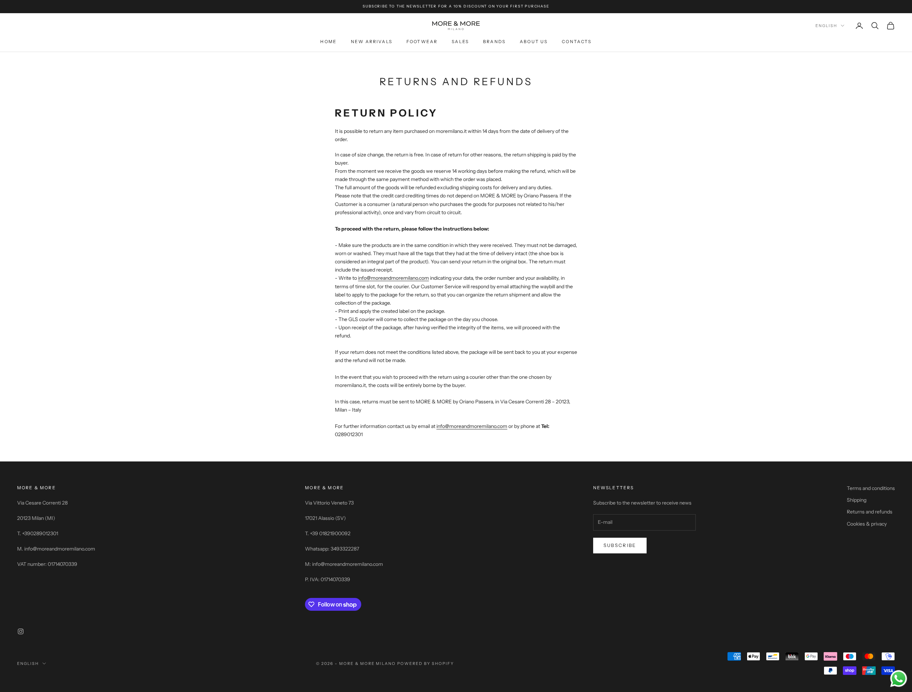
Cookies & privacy (867, 524)
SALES (460, 41)
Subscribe (619, 545)
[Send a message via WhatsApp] (898, 678)
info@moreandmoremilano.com (393, 278)
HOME (328, 41)
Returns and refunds (869, 511)
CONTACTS (576, 41)
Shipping (856, 500)
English (826, 25)
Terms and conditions (871, 488)
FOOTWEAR (421, 41)
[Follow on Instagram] (20, 631)
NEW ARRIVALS (371, 41)
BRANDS (494, 41)
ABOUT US (534, 41)
